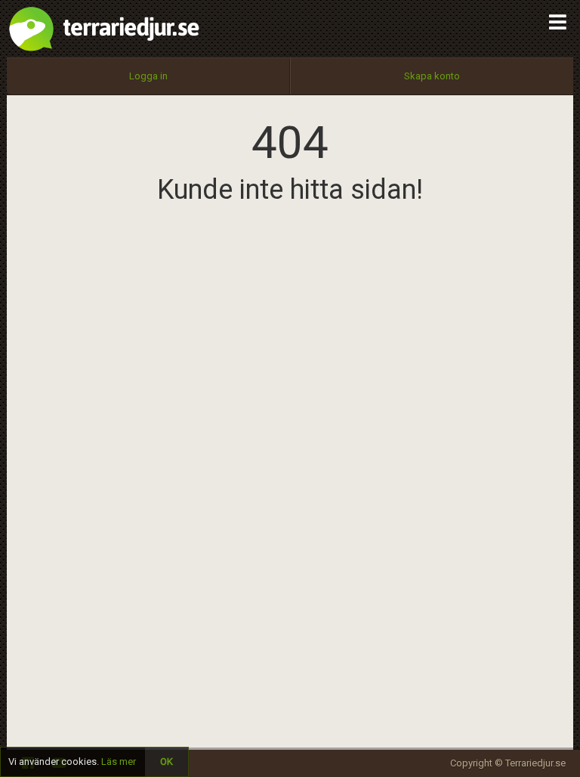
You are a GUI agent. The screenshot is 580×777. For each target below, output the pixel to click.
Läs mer (118, 761)
